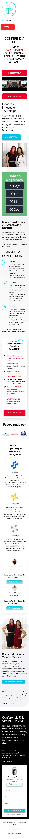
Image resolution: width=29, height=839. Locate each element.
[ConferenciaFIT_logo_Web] (9, 2)
